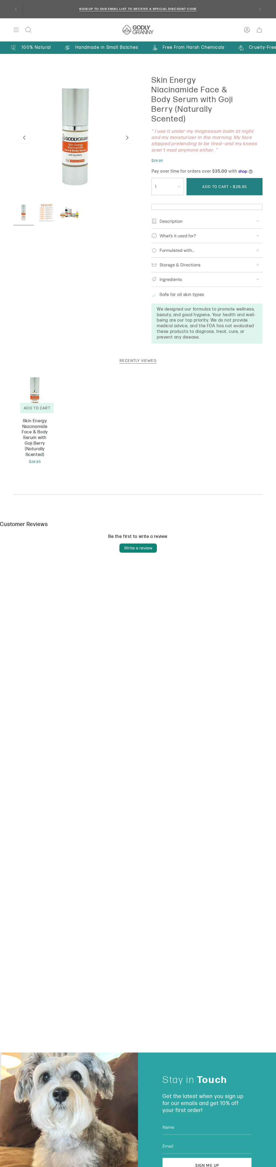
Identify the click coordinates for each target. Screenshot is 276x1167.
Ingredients (171, 279)
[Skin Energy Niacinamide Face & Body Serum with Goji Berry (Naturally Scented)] (34, 394)
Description (171, 221)
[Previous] (15, 9)
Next (127, 137)
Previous (24, 137)
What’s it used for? (178, 236)
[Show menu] (16, 30)
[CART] (259, 30)
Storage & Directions (180, 265)
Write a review (138, 548)
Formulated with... (177, 250)
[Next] (260, 9)
